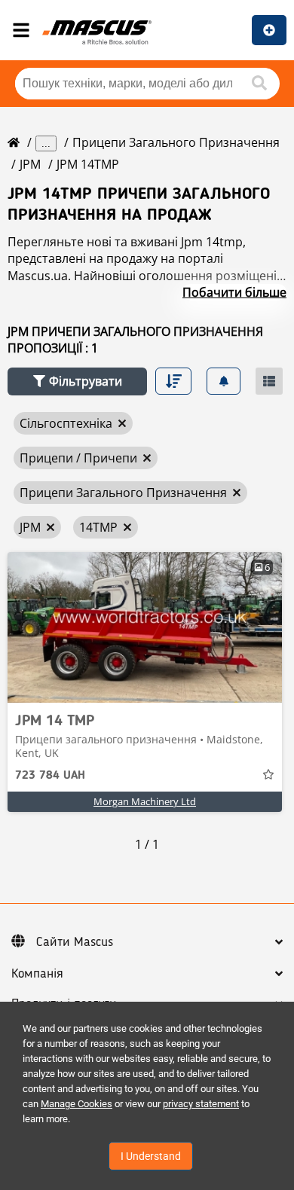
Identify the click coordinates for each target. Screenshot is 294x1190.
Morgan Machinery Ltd (144, 801)
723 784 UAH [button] (50, 776)
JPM (30, 164)
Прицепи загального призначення (176, 142)
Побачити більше (234, 292)
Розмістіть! (269, 30)
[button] (77, 381)
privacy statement (201, 1103)
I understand (151, 1156)
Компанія (37, 974)
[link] (145, 627)
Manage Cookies (76, 1103)
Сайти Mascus (74, 942)
